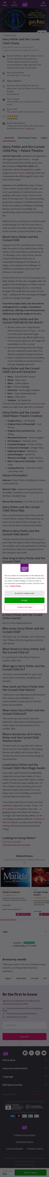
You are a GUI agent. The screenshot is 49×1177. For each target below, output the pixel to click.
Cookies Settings (24, 607)
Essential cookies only (24, 593)
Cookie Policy (15, 586)
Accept (24, 600)
